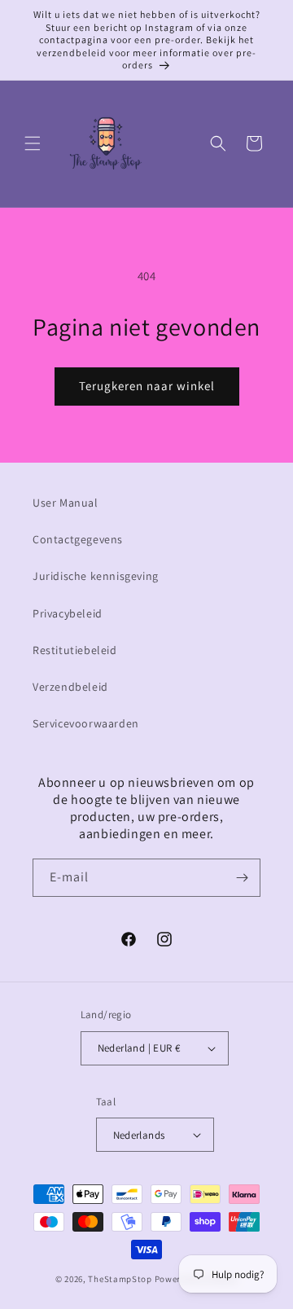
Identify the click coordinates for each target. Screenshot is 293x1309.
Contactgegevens (78, 539)
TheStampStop (119, 1279)
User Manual (65, 502)
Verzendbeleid (70, 686)
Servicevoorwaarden (86, 723)
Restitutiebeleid (75, 650)
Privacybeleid (68, 613)
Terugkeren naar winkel (147, 385)
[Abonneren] (242, 878)
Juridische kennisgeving (96, 576)
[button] (32, 143)
